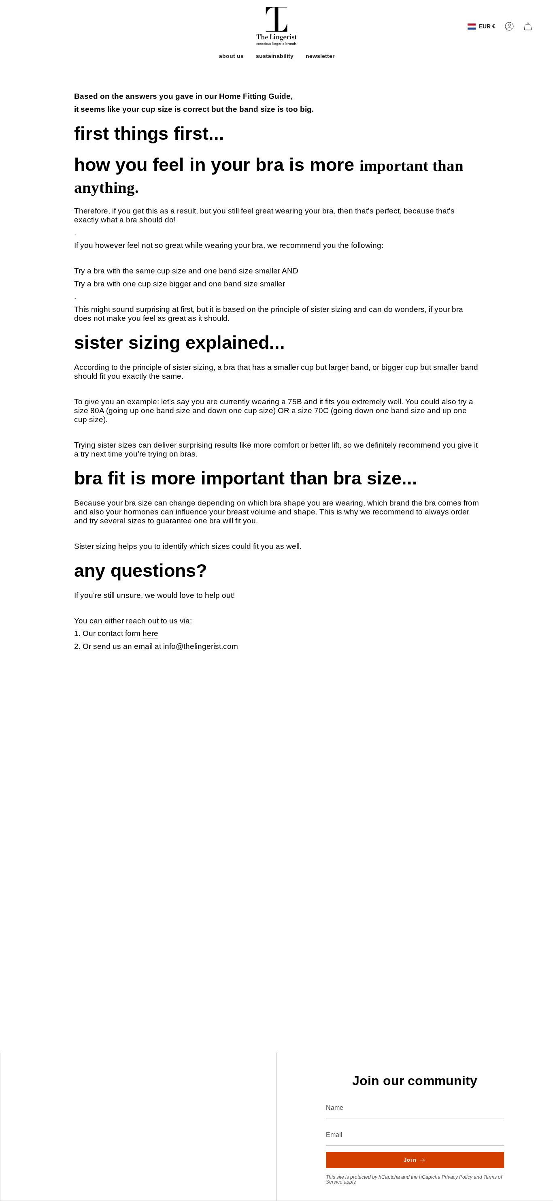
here (150, 633)
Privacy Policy (457, 1177)
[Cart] (528, 26)
